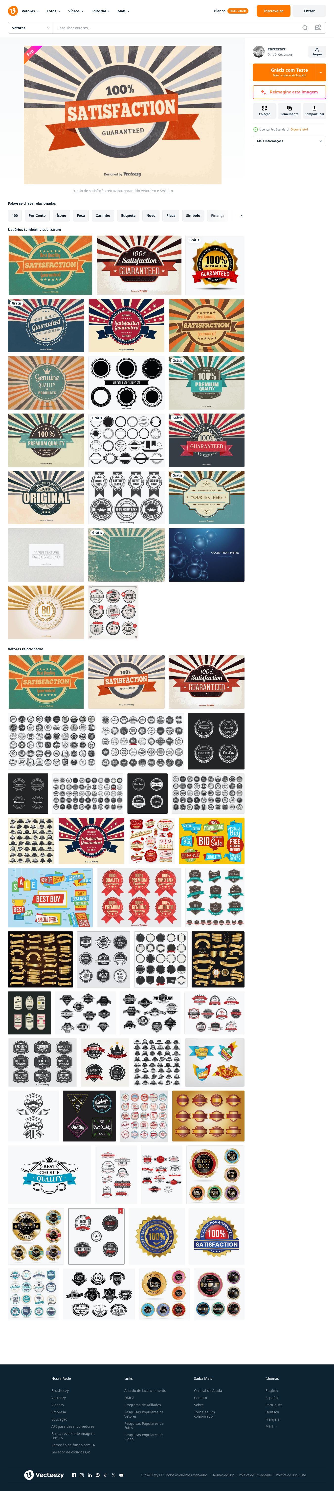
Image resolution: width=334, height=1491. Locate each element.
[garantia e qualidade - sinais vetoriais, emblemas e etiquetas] (152, 841)
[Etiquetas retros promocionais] (126, 497)
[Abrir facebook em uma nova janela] (74, 1475)
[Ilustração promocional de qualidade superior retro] (46, 440)
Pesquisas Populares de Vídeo (144, 1436)
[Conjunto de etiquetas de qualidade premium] (42, 1062)
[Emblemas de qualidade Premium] (139, 897)
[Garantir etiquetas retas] (208, 1116)
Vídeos (74, 11)
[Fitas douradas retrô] (40, 959)
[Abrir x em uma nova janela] (113, 1475)
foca (81, 215)
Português (274, 1405)
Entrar (309, 10)
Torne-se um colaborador (204, 1414)
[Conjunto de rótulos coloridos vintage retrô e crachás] (144, 1116)
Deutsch (272, 1412)
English (272, 1390)
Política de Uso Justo (291, 1475)
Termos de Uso (224, 1475)
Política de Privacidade (255, 1475)
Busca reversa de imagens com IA (73, 1435)
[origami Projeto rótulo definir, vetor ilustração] (215, 1062)
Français (272, 1419)
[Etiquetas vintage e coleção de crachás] (103, 959)
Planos (219, 10)
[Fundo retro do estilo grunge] (126, 555)
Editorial (98, 11)
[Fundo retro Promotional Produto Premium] (207, 440)
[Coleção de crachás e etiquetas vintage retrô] (113, 612)
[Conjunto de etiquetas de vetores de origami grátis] (212, 841)
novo (151, 215)
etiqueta (128, 215)
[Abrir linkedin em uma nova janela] (90, 1475)
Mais (122, 11)
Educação (59, 1419)
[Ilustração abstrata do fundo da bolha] (207, 555)
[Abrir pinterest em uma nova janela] (98, 1475)
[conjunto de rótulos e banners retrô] (150, 1012)
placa (170, 215)
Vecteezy (58, 1397)
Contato (200, 1397)
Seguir (317, 54)
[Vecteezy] (13, 11)
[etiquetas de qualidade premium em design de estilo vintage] (157, 1062)
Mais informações (270, 141)
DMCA (129, 1397)
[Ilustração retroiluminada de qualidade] (46, 325)
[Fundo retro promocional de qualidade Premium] (207, 383)
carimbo (103, 215)
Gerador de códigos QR (70, 1452)
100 (15, 215)
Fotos (51, 11)
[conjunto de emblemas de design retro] (96, 1236)
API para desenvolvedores (72, 1426)
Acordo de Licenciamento (145, 1390)
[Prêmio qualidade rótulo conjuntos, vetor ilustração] (105, 1062)
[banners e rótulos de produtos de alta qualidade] (161, 1174)
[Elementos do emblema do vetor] (126, 440)
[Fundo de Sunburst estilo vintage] (207, 497)
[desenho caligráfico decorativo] (49, 1174)
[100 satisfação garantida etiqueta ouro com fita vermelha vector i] (215, 265)
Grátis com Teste (289, 72)
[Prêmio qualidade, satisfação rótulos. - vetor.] (33, 1116)
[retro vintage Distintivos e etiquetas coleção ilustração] (52, 741)
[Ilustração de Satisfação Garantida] (139, 265)
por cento (37, 215)
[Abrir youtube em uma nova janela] (121, 1475)
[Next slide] (237, 215)
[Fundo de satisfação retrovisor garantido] (126, 682)
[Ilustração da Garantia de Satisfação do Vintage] (50, 265)
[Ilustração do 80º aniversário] (46, 612)
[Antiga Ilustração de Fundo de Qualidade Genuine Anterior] (46, 383)
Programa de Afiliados (142, 1405)
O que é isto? (299, 129)
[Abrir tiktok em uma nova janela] (106, 1475)
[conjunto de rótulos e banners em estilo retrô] (85, 1012)
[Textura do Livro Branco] (46, 555)
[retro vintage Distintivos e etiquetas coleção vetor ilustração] (208, 793)
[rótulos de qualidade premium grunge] (215, 897)
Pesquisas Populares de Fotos (144, 1425)
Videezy (57, 1405)
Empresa (58, 1412)
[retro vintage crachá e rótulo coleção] (142, 741)
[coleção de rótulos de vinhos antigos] (116, 1174)
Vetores (28, 11)
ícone (61, 215)
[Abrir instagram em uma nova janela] (82, 1475)
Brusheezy (60, 1390)
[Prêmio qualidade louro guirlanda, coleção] (216, 741)
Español (272, 1397)
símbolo (193, 215)
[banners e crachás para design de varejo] (99, 1294)
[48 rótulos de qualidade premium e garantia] (31, 841)
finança (217, 215)
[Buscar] (305, 28)
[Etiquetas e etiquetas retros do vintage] (29, 1012)
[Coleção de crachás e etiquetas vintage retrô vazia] (161, 959)
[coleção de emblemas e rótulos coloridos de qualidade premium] (215, 1174)
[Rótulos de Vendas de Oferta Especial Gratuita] (50, 897)
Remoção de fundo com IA (73, 1445)
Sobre (199, 1405)
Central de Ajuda (208, 1390)
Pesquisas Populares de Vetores (144, 1414)
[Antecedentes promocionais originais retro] (46, 497)
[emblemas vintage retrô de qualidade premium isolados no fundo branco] (87, 793)
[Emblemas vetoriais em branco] (126, 383)
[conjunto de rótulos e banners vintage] (214, 1012)
